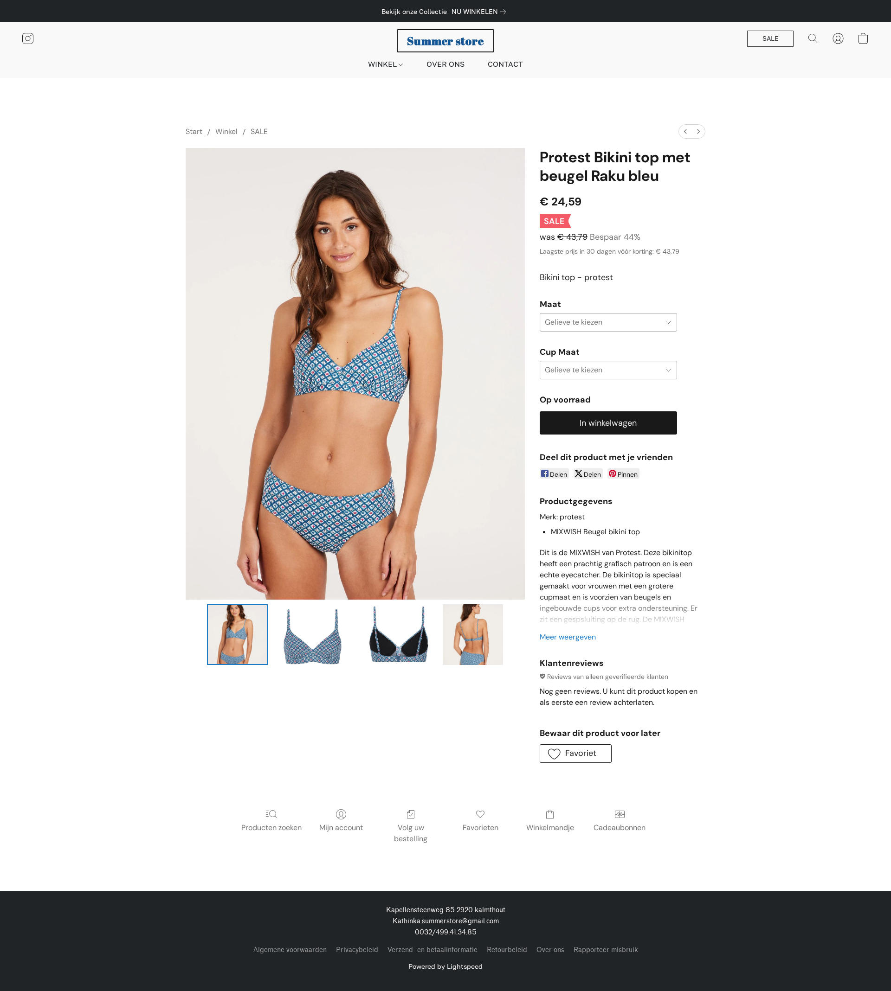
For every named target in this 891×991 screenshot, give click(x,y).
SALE (259, 131)
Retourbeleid (507, 950)
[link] (481, 11)
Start (194, 131)
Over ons (550, 950)
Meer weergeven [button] (568, 637)
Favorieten (480, 827)
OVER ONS (445, 64)
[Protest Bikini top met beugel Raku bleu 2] (398, 634)
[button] (445, 40)
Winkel (226, 131)
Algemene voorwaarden (290, 950)
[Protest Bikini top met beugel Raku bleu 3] (473, 634)
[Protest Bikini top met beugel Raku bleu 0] (237, 634)
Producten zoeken (271, 827)
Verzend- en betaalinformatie (432, 950)
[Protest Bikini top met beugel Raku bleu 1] (312, 634)
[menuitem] (685, 131)
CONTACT (505, 64)
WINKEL (383, 64)
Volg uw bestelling (410, 833)
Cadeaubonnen (620, 827)
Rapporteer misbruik (606, 950)
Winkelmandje (550, 827)
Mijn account (341, 827)
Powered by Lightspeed (445, 966)
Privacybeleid (357, 950)
